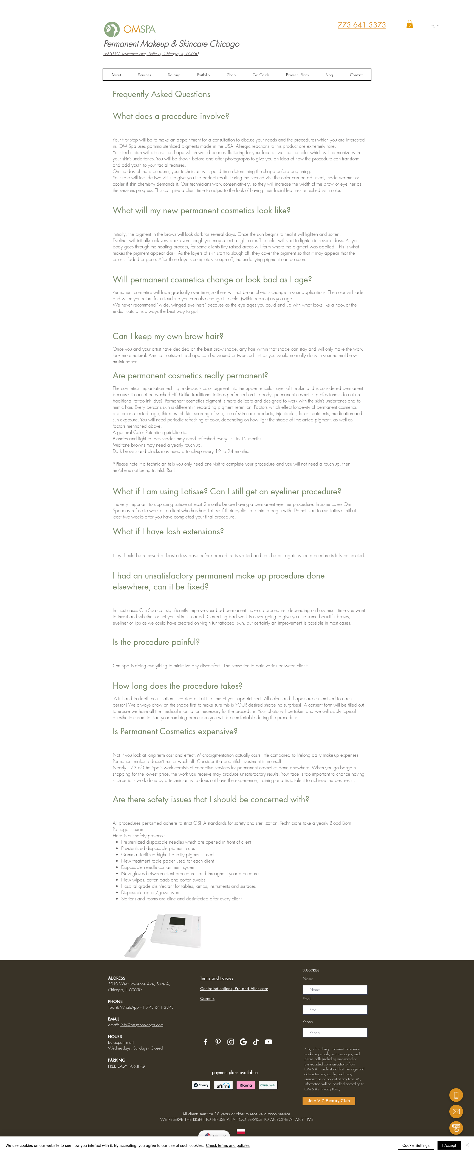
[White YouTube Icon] (268, 1041)
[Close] (467, 1145)
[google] (243, 1041)
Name (308, 979)
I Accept (449, 1145)
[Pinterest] (218, 1041)
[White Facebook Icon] (205, 1041)
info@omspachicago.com (141, 1025)
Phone (308, 1021)
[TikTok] (256, 1041)
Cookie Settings (416, 1145)
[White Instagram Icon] (230, 1041)
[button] (409, 24)
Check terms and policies (228, 1145)
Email (307, 999)
